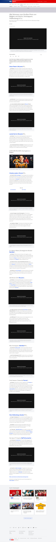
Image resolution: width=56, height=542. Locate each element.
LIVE (15, 4)
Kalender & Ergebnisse (24, 6)
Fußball (18, 4)
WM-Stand (34, 6)
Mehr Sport (37, 4)
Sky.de (10, 532)
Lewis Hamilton (12, 388)
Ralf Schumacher (26, 438)
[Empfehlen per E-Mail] (18, 56)
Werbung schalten (21, 533)
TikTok (20, 527)
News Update (11, 480)
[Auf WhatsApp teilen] (16, 56)
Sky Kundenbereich (31, 534)
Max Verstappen (18, 175)
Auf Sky (38, 6)
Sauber (22, 415)
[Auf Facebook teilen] (10, 56)
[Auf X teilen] (13, 56)
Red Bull (11, 252)
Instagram (25, 527)
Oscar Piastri (13, 66)
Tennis (28, 4)
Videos (13, 4)
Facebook (15, 527)
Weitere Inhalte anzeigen (28, 518)
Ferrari (21, 173)
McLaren (20, 66)
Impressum (15, 538)
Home (10, 4)
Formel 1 (21, 4)
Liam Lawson (28, 430)
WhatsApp (35, 527)
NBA (32, 4)
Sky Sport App (30, 532)
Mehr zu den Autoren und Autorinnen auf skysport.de (18, 476)
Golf (30, 4)
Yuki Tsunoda (18, 270)
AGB (18, 538)
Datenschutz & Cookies (23, 538)
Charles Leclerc (13, 173)
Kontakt (28, 538)
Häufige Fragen (11, 538)
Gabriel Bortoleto (19, 429)
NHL (34, 4)
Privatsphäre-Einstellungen (33, 538)
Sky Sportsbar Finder (31, 533)
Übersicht (15, 6)
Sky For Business (21, 532)
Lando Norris (13, 134)
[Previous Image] (9, 161)
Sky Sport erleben (40, 1)
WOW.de (10, 533)
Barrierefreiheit (40, 538)
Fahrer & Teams (30, 6)
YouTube (30, 527)
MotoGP (25, 4)
